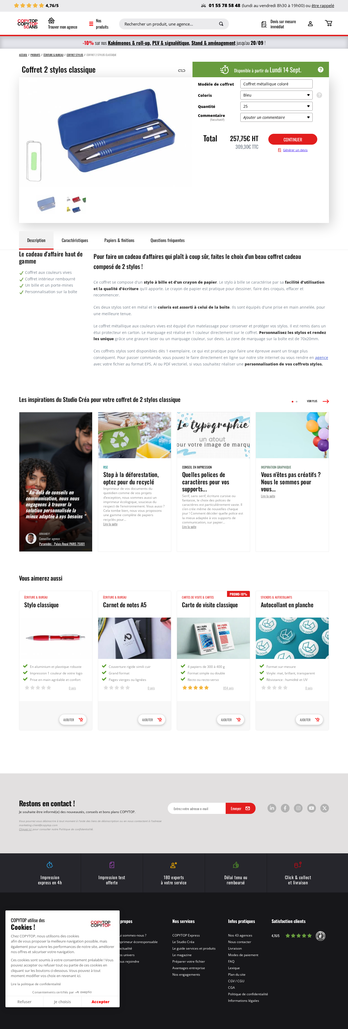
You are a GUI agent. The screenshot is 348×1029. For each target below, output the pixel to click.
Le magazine (182, 955)
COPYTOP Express (186, 935)
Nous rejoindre (128, 961)
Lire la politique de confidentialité (36, 984)
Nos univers (126, 955)
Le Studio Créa (183, 942)
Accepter (101, 1001)
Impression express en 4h (50, 879)
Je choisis (62, 1001)
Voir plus (312, 401)
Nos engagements (186, 974)
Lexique (234, 968)
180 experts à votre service (174, 879)
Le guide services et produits (194, 948)
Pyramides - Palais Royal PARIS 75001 (62, 543)
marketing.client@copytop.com (38, 825)
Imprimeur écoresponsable (137, 942)
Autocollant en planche (287, 604)
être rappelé (323, 5)
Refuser (24, 1001)
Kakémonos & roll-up (129, 42)
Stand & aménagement (213, 42)
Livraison (235, 948)
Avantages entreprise (188, 968)
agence (321, 357)
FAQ (231, 961)
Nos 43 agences (240, 935)
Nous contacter (239, 942)
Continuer (293, 139)
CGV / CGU (236, 981)
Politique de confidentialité (248, 994)
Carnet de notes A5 (125, 604)
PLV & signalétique (170, 42)
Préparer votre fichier (188, 961)
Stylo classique (41, 604)
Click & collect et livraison (298, 879)
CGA (231, 987)
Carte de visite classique (210, 604)
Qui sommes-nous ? (131, 935)
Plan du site (237, 974)
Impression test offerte (111, 879)
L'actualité (124, 948)
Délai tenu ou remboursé (235, 879)
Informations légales (243, 1000)
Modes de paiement (243, 955)
